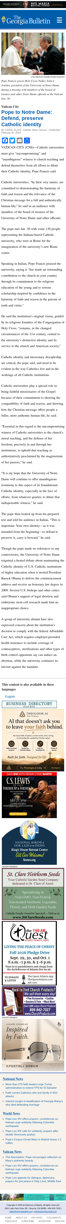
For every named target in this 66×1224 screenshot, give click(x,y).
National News (13, 1078)
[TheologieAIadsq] (33, 770)
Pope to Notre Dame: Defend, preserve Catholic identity (26, 118)
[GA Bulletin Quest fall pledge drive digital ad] (29, 984)
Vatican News (12, 1151)
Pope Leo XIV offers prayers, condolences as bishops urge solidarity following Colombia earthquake (32, 1122)
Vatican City (10, 106)
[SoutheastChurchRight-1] (29, 1014)
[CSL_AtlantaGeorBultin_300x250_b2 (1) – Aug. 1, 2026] (29, 817)
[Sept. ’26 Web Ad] (29, 863)
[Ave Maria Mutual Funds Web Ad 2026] (33, 7)
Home (8, 1217)
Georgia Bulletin (25, 20)
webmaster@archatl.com (45, 1211)
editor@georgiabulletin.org (20, 1211)
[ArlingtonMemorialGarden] (33, 1200)
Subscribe (27, 1221)
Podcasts (11, 1221)
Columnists (54, 1217)
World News (11, 1113)
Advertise (44, 1221)
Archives (37, 1217)
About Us (21, 1217)
